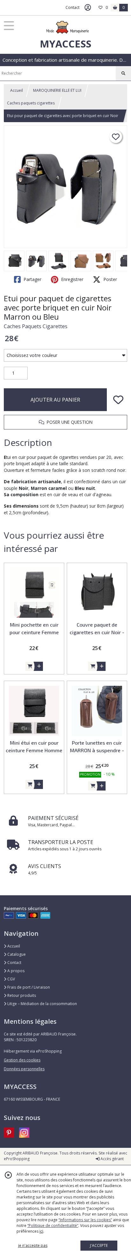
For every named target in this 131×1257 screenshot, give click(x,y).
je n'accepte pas (32, 1245)
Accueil (16, 90)
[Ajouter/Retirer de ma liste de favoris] (118, 399)
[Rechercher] (123, 73)
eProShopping (17, 1158)
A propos (15, 970)
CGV (10, 979)
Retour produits (21, 995)
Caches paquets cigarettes (31, 103)
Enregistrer (71, 279)
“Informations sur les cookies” (85, 1220)
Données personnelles (24, 1069)
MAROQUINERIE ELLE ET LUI (57, 90)
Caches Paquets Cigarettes (35, 326)
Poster (109, 279)
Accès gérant (112, 1158)
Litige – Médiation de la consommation (41, 1003)
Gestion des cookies (22, 1060)
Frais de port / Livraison (28, 987)
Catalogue (16, 954)
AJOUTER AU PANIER (55, 399)
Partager (31, 279)
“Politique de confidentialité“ (52, 1225)
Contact (72, 7)
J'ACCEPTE (99, 1245)
